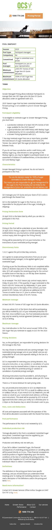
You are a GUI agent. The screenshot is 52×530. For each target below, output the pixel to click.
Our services (43, 505)
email (15, 493)
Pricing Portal (34, 16)
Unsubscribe (38, 524)
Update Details (25, 524)
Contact (33, 507)
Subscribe (13, 524)
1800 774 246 (18, 16)
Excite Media (30, 519)
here (8, 481)
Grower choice (18, 505)
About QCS (31, 505)
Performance (21, 507)
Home (7, 505)
